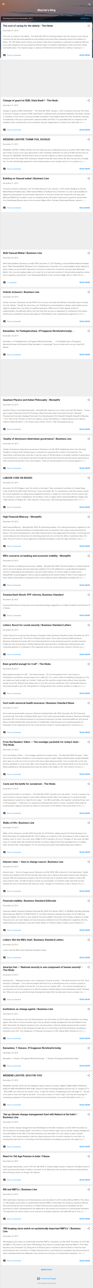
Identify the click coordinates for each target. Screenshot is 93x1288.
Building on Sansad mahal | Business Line (26, 178)
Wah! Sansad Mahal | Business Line (22, 253)
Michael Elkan (52, 1283)
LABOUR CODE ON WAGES (17, 477)
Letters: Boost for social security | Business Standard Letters (37, 625)
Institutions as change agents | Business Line (28, 1009)
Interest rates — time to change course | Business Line (33, 861)
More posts (46, 1270)
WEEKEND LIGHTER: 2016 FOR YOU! (22, 1075)
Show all (85, 18)
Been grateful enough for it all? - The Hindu (27, 664)
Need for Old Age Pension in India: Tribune (26, 1156)
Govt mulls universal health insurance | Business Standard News (38, 703)
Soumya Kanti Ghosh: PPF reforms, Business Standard (33, 594)
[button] (88, 26)
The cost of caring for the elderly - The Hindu (28, 25)
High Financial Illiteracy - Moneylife (22, 516)
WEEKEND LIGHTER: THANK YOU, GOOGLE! (26, 139)
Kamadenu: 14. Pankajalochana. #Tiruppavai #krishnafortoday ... (38, 331)
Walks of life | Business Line (18, 822)
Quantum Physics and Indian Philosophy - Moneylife (31, 399)
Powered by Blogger (48, 1279)
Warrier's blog (46, 10)
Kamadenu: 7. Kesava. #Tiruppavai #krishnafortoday (32, 1048)
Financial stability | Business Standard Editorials (29, 900)
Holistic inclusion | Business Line (21, 292)
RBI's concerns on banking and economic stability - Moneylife (37, 555)
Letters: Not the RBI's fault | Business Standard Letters (33, 939)
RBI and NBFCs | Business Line (20, 1189)
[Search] (89, 5)
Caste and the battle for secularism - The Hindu (29, 783)
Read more (85, 55)
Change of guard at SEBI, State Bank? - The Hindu (30, 100)
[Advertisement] (46, 78)
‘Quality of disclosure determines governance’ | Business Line (37, 438)
